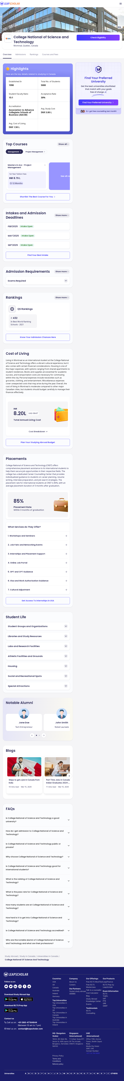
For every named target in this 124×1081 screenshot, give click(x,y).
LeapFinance (108, 982)
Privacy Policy (58, 1056)
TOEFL (105, 996)
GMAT (105, 1006)
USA (54, 982)
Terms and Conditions (56, 1060)
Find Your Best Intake (37, 255)
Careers (72, 985)
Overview (7, 54)
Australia (55, 990)
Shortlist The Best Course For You (36, 196)
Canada (55, 988)
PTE (104, 1001)
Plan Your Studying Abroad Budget (38, 442)
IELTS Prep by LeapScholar (108, 986)
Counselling (90, 1013)
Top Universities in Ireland (59, 1023)
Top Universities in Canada (59, 1014)
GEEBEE (72, 994)
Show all (62, 144)
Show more (61, 215)
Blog (88, 996)
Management (14, 152)
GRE (104, 1003)
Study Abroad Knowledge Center (93, 1000)
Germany (56, 996)
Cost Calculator (92, 993)
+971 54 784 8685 (93, 1053)
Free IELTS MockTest (94, 982)
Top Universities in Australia (59, 1018)
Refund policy (57, 1064)
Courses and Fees (50, 54)
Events (88, 1004)
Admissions (20, 54)
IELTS (88, 1011)
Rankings (34, 54)
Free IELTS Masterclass (91, 986)
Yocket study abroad (77, 991)
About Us (73, 982)
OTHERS (114, 1073)
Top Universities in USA (59, 1004)
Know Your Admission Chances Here (38, 337)
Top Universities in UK (59, 1009)
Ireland (55, 993)
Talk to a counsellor (93, 990)
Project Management (35, 152)
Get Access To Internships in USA (38, 600)
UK (53, 985)
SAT (104, 998)
